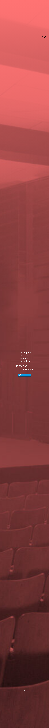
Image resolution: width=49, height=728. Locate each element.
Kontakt (26, 358)
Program (27, 352)
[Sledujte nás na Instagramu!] (45, 37)
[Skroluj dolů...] (24, 690)
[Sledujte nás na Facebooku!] (43, 37)
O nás (25, 355)
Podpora (27, 361)
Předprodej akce (24, 375)
